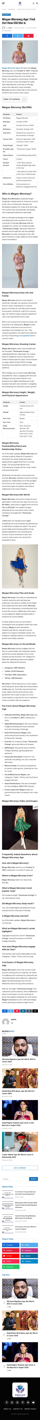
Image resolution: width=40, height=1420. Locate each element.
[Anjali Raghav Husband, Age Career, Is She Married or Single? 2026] (20, 1110)
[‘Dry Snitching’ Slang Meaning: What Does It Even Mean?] (7, 1218)
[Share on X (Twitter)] (18, 36)
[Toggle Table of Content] (23, 99)
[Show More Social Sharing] (36, 36)
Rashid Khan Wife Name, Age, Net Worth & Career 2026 (18, 1092)
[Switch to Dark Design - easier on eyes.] (33, 3)
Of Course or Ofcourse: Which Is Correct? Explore (25, 1227)
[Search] (37, 3)
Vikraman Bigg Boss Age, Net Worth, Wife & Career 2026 (18, 1060)
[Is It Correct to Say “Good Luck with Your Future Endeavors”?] (7, 1194)
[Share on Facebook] (7, 36)
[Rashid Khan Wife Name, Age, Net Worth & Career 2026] (20, 1078)
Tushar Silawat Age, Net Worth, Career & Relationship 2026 (17, 1155)
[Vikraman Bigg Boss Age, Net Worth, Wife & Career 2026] (20, 1046)
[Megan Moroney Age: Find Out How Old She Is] (20, 51)
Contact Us (17, 1409)
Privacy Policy (30, 1409)
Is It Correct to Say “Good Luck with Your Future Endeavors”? (25, 1192)
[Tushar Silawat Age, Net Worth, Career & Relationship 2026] (20, 1142)
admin (10, 28)
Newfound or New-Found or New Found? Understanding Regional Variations (26, 1205)
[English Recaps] (20, 3)
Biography (6, 14)
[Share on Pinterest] (28, 36)
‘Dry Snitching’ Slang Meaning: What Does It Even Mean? (25, 1217)
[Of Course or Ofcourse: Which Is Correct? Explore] (7, 1229)
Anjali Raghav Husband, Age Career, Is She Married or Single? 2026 (18, 1124)
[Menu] (3, 3)
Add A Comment (20, 1168)
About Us (7, 1409)
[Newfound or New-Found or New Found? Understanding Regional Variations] (7, 1205)
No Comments (32, 28)
